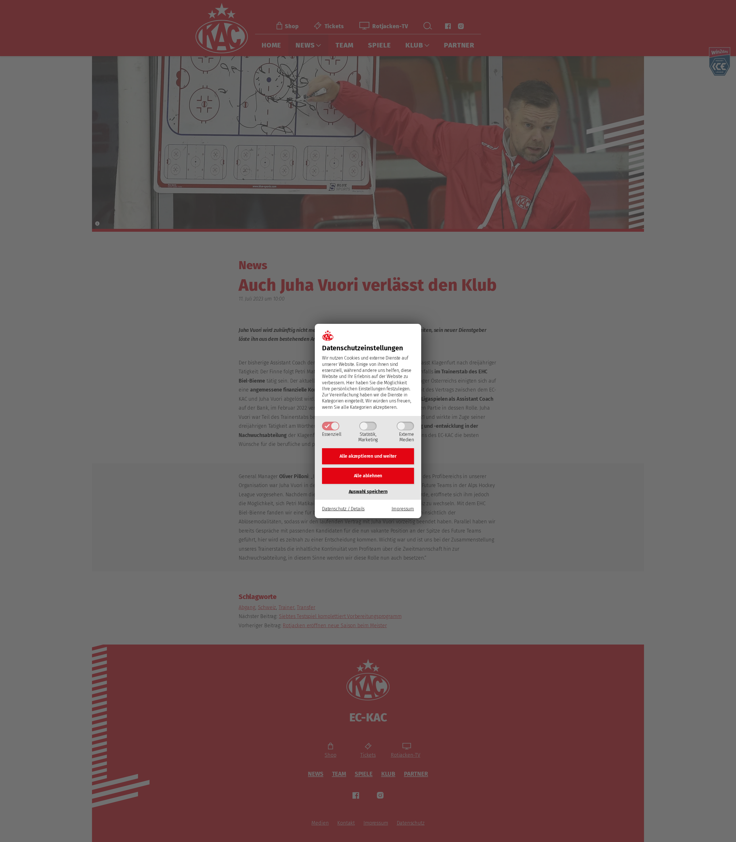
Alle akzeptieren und (368, 456)
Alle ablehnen (368, 475)
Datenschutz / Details (343, 509)
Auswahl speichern (368, 491)
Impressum (403, 509)
